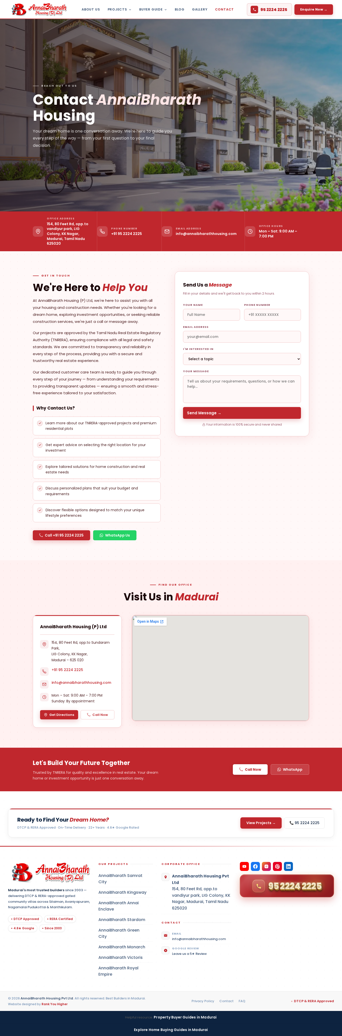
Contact (224, 9)
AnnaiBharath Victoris (125, 957)
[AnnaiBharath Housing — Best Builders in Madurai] (38, 9)
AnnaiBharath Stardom (125, 920)
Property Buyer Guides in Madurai (185, 1017)
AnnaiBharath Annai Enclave (125, 906)
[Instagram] (266, 866)
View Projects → (261, 822)
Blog (180, 9)
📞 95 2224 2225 (304, 822)
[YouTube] (244, 866)
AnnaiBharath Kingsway (125, 892)
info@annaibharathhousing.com (206, 233)
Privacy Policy (203, 1001)
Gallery (200, 9)
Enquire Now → (313, 9)
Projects (117, 9)
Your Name (193, 305)
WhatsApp (292, 769)
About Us (91, 9)
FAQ (242, 1001)
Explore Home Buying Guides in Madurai (171, 1029)
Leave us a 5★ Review (189, 953)
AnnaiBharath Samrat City (125, 879)
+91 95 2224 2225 (126, 233)
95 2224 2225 (273, 10)
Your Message (196, 371)
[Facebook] (255, 866)
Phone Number (257, 305)
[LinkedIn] (288, 866)
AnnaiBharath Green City (125, 933)
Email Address (196, 327)
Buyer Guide (151, 9)
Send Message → (204, 413)
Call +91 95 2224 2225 (64, 535)
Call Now (100, 714)
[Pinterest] (277, 866)
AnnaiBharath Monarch (125, 947)
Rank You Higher (55, 1004)
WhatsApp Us (117, 535)
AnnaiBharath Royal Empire (125, 971)
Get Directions (61, 714)
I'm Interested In (198, 349)
